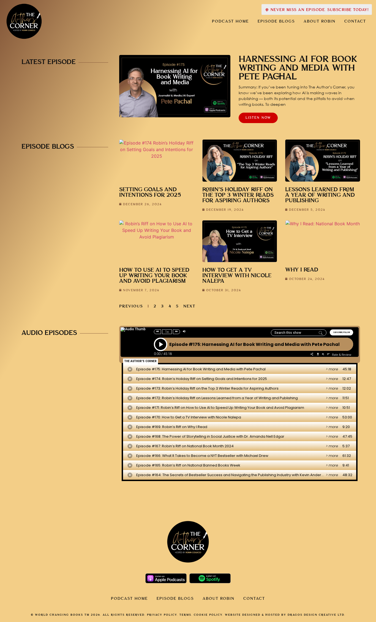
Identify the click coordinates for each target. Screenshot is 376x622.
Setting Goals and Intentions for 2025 (150, 192)
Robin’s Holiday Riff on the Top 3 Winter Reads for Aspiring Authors (238, 195)
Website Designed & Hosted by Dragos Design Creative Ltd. (285, 614)
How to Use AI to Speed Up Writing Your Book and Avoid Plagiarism (154, 276)
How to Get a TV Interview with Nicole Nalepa (236, 276)
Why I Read (301, 270)
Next (189, 306)
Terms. (185, 614)
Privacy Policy (162, 614)
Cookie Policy (208, 614)
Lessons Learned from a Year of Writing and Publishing (320, 195)
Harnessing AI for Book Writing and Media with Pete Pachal (298, 68)
